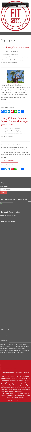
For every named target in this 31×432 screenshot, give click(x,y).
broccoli (5, 130)
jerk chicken (13, 58)
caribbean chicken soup (17, 56)
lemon (18, 58)
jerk (9, 58)
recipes (21, 130)
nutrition (17, 130)
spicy (2, 61)
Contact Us (4, 360)
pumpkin (22, 58)
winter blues (10, 133)
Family (4, 128)
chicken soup (4, 58)
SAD (25, 130)
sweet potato (11, 61)
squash (5, 61)
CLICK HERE (4, 211)
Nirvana (15, 396)
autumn (4, 56)
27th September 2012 (15, 125)
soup (26, 58)
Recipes (16, 53)
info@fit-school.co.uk (9, 330)
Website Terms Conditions (9, 364)
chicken (25, 56)
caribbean (9, 56)
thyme (15, 61)
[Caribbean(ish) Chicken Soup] (15, 74)
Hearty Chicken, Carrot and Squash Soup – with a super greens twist (15, 118)
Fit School (5, 51)
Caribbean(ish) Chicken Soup (15, 47)
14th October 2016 (14, 51)
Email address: (4, 182)
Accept (21, 6)
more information (12, 5)
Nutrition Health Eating (8, 53)
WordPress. (20, 396)
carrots (9, 130)
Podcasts (13, 360)
